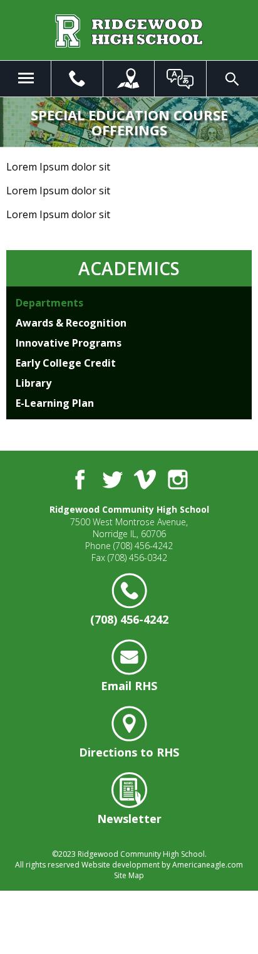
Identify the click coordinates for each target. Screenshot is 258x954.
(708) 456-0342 (137, 557)
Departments (49, 303)
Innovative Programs (68, 343)
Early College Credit (66, 363)
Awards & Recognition (71, 323)
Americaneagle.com (207, 864)
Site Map (129, 875)
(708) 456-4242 (143, 546)
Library (33, 383)
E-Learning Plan (55, 403)
